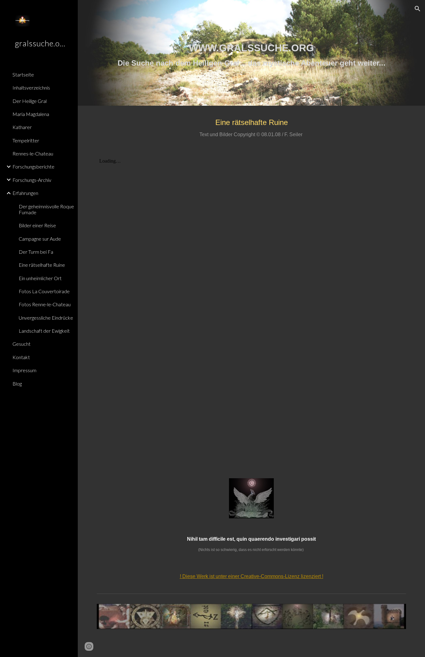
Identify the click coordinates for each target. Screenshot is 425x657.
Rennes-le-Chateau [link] (32, 153)
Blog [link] (17, 383)
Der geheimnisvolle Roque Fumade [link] (46, 209)
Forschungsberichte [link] (33, 166)
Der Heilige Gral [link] (29, 101)
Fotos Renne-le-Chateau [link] (45, 304)
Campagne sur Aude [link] (40, 239)
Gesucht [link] (21, 344)
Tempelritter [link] (25, 140)
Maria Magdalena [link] (30, 114)
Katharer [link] (22, 127)
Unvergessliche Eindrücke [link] (46, 318)
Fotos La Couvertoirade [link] (44, 291)
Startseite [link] (23, 74)
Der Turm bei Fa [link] (36, 252)
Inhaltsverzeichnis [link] (31, 87)
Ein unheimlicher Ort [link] (40, 278)
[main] (251, 53)
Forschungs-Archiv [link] (31, 180)
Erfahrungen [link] (25, 193)
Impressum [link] (24, 370)
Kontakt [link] (21, 357)
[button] (417, 8)
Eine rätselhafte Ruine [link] (42, 265)
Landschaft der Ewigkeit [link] (44, 331)
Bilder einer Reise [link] (37, 225)
